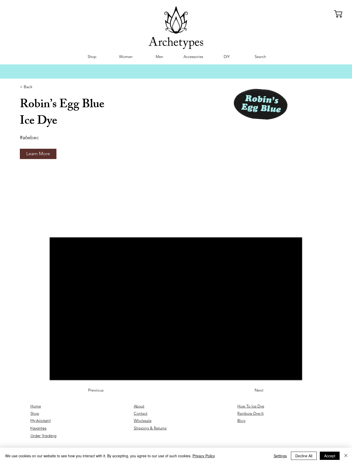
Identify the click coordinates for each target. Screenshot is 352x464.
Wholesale (143, 420)
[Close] (346, 456)
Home (35, 406)
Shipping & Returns (150, 428)
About (139, 406)
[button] (38, 154)
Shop (34, 413)
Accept (329, 455)
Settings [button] (280, 455)
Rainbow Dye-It (250, 413)
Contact (140, 413)
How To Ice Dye (250, 406)
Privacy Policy (203, 455)
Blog (241, 420)
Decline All (303, 455)
